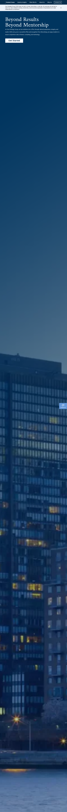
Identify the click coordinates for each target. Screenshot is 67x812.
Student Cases (10, 2)
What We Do (33, 2)
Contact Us (58, 2)
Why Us (49, 2)
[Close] (61, 8)
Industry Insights (22, 2)
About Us (42, 2)
